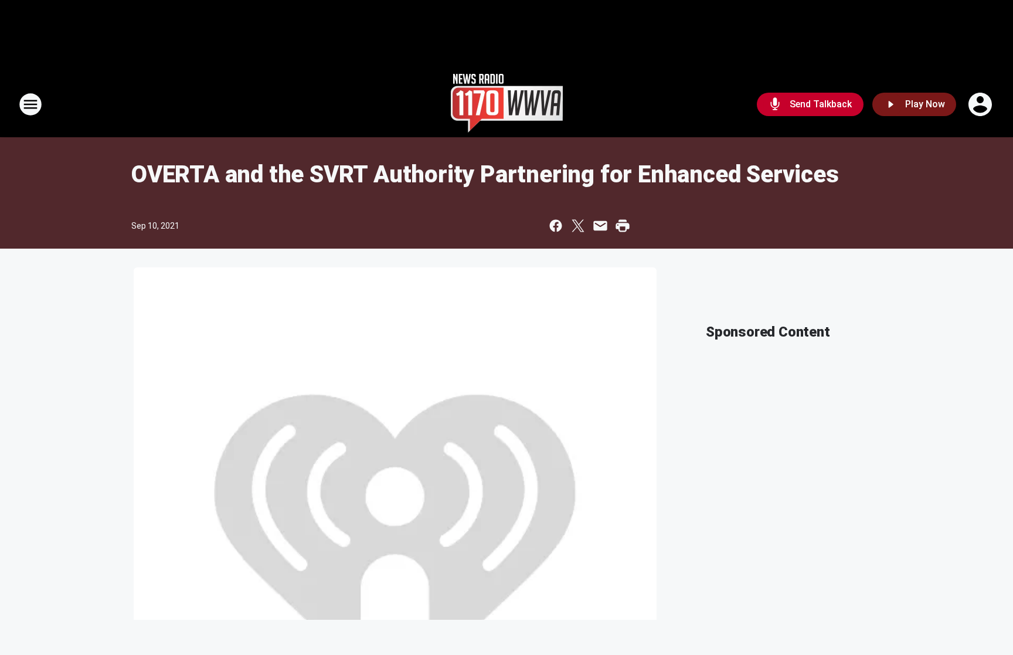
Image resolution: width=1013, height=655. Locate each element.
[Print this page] (622, 226)
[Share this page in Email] (600, 226)
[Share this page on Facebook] (556, 226)
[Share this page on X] (578, 226)
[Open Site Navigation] (30, 104)
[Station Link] (507, 104)
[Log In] (981, 104)
